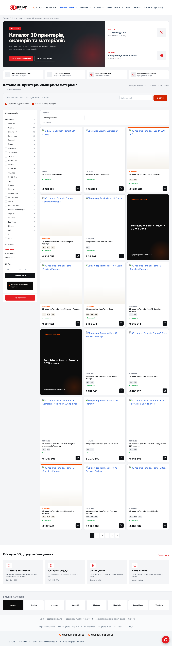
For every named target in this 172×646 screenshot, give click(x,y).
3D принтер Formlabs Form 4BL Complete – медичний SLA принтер (59, 445)
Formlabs (84, 7)
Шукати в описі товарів (45, 103)
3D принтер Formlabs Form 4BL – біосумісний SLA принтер (147, 445)
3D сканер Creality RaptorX (53, 174)
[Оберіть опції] (78, 256)
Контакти (148, 7)
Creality (34, 605)
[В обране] (79, 130)
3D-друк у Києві (104, 627)
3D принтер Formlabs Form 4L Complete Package (58, 512)
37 (112, 535)
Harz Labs (117, 605)
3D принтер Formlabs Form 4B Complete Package (145, 310)
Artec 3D (75, 605)
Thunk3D (159, 605)
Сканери (166, 85)
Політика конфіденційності (71, 641)
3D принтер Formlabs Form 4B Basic (143, 376)
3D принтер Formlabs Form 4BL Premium (102, 444)
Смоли (159, 85)
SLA (145, 85)
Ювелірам (118, 627)
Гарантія (40, 619)
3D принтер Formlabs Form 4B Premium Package (101, 377)
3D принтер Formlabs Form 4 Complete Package (57, 243)
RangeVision (138, 605)
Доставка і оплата (54, 619)
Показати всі (20, 298)
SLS (149, 85)
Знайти (160, 98)
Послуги (97, 7)
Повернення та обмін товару (77, 619)
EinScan (96, 605)
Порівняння (77, 627)
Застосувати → (20, 276)
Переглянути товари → (21, 58)
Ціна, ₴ (8, 264)
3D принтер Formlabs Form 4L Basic (143, 511)
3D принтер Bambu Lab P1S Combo (99, 242)
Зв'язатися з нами (44, 58)
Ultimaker (55, 605)
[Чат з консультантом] (165, 639)
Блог (128, 7)
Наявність (10, 245)
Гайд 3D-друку (63, 627)
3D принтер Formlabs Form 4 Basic (99, 309)
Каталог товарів (67, 7)
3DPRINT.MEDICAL (114, 7)
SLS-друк (129, 627)
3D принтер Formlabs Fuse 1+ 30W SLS (144, 174)
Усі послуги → (163, 555)
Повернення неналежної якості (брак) (108, 619)
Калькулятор (89, 627)
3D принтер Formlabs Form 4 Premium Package (61, 309)
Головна (6, 18)
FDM (154, 85)
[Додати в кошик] (78, 188)
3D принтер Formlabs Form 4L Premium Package (101, 512)
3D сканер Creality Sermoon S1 (98, 174)
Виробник (9, 119)
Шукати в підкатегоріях (18, 103)
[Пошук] (155, 8)
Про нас (137, 7)
